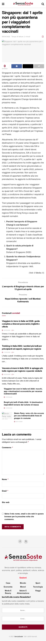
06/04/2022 (6, 36)
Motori (23, 586)
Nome (5, 479)
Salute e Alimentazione (23, 591)
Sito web (5, 502)
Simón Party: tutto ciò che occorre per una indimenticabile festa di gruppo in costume (29, 415)
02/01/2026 (18, 421)
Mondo (23, 583)
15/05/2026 (8, 397)
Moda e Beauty (8, 591)
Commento (7, 447)
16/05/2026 (6, 374)
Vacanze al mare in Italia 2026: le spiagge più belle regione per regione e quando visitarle (22, 369)
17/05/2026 (6, 352)
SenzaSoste (18, 636)
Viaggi (38, 590)
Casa (8, 583)
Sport (38, 583)
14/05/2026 (8, 408)
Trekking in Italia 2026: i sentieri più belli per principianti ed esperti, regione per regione (22, 347)
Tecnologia (38, 586)
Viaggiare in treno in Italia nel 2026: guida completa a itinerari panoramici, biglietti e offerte (21, 324)
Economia (8, 586)
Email (5, 491)
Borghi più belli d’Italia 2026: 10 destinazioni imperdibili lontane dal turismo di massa (23, 403)
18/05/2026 (6, 330)
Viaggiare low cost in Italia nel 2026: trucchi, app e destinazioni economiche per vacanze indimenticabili (23, 391)
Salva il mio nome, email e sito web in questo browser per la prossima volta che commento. (24, 516)
